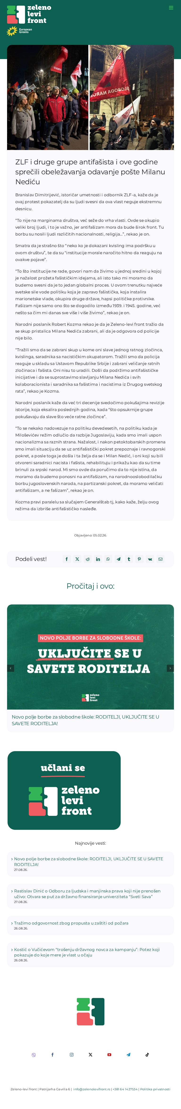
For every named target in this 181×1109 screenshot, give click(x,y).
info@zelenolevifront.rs (91, 1089)
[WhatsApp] (108, 559)
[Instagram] (72, 1055)
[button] (10, 668)
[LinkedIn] (98, 559)
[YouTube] (109, 1055)
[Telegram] (118, 559)
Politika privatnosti (155, 1089)
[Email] (160, 559)
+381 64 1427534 (125, 1089)
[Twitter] (77, 559)
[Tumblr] (129, 559)
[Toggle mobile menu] (171, 7)
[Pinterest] (139, 559)
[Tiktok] (147, 1055)
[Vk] (150, 559)
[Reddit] (87, 559)
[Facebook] (67, 559)
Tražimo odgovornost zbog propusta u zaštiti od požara (71, 923)
